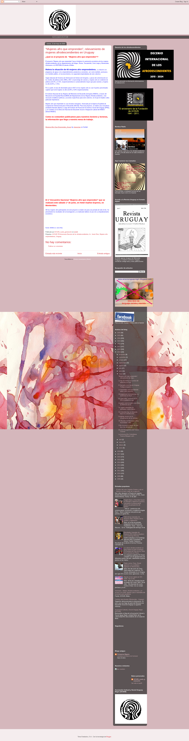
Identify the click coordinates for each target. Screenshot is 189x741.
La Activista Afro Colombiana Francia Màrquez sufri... (127, 435)
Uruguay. (59, 236)
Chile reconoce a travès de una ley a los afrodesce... (128, 426)
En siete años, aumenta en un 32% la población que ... (127, 399)
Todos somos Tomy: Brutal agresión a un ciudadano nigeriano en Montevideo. (132, 564)
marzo (121, 442)
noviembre (122, 357)
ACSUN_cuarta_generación (139, 680)
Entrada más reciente (54, 253)
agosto (121, 365)
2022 (119, 344)
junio (120, 371)
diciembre (122, 354)
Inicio (80, 253)
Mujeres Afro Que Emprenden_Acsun (58, 127)
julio (120, 368)
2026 (119, 332)
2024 (119, 338)
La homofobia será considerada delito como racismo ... (128, 390)
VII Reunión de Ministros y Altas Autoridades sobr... (128, 421)
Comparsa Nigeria (123, 654)
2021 (119, 346)
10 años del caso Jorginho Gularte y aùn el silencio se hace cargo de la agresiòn (129, 490)
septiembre (122, 363)
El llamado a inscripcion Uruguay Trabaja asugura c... (128, 386)
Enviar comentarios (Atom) (82, 259)
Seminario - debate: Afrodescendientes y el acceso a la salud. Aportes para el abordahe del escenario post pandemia (130, 592)
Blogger (108, 737)
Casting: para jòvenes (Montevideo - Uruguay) (129, 599)
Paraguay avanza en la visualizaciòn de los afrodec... (128, 417)
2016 (119, 457)
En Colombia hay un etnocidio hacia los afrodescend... (127, 413)
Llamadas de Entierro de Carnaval (127, 656)
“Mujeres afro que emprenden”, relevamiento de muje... (128, 377)
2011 (119, 470)
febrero (121, 445)
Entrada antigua (103, 253)
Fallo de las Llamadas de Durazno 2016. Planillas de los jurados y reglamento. (133, 518)
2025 (119, 335)
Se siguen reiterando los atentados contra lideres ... (127, 408)
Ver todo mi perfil (136, 683)
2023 (119, 341)
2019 (119, 352)
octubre (121, 360)
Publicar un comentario (55, 246)
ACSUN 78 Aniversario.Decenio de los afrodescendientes (70, 234)
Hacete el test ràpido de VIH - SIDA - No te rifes (133, 578)
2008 (119, 479)
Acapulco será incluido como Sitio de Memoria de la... (129, 404)
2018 (119, 451)
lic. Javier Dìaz (94, 234)
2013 (119, 465)
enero (121, 448)
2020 (119, 349)
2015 (119, 459)
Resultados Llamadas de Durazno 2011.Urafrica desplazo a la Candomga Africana (134, 534)
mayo (121, 374)
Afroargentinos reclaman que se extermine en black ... (128, 395)
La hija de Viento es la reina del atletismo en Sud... (128, 381)
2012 (119, 468)
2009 (119, 476)
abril (120, 439)
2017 (119, 454)
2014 (119, 462)
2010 (119, 473)
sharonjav (77, 127)
